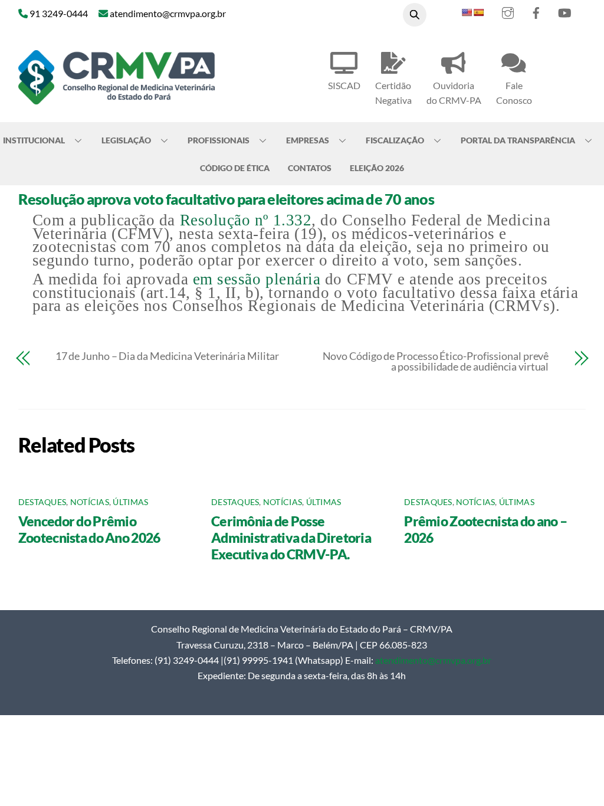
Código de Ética (235, 168)
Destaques (42, 502)
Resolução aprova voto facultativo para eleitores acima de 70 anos (226, 199)
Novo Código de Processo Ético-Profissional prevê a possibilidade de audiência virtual (436, 361)
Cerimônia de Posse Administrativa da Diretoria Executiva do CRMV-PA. (291, 537)
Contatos (309, 168)
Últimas (130, 502)
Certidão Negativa (393, 93)
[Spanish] (478, 12)
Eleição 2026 (377, 168)
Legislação (126, 140)
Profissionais (219, 140)
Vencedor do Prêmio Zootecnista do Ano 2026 (89, 529)
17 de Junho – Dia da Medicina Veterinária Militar (167, 355)
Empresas (307, 140)
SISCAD (344, 85)
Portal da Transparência (518, 140)
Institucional (34, 140)
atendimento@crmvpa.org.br (433, 660)
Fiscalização (395, 140)
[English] (466, 12)
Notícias (89, 502)
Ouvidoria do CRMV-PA (453, 93)
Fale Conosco (514, 93)
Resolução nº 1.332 (246, 220)
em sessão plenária (257, 279)
